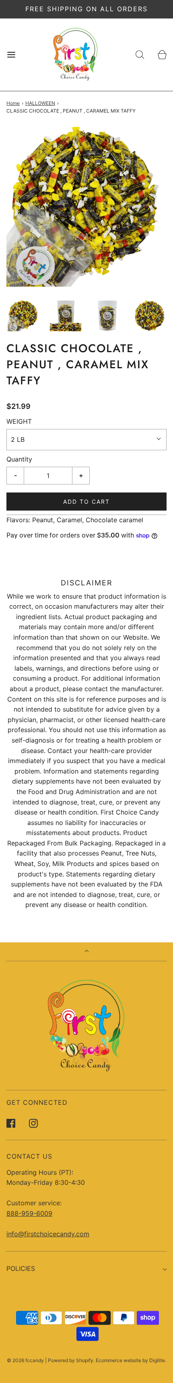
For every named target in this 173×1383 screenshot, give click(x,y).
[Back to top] (86, 951)
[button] (23, 316)
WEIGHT (19, 421)
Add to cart (86, 501)
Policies (20, 1268)
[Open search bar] (140, 54)
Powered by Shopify (70, 1360)
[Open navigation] (11, 54)
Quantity (19, 459)
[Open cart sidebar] (162, 54)
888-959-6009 (29, 1213)
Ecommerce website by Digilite (130, 1360)
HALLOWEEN (40, 103)
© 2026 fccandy (25, 1360)
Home (13, 103)
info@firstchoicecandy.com (47, 1234)
